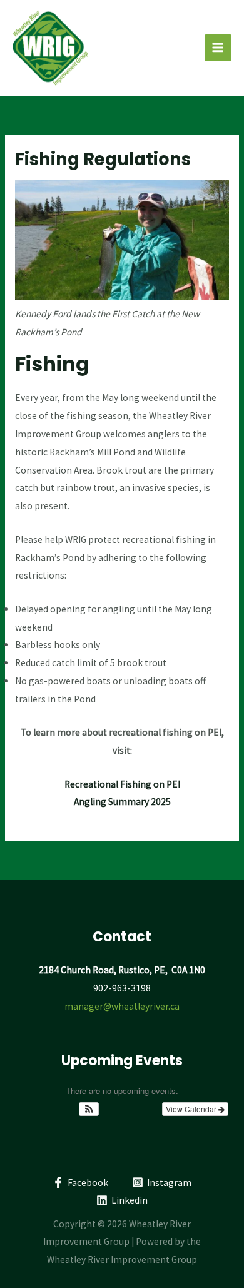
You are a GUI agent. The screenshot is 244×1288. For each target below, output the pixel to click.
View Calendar (192, 1108)
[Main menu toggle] (218, 47)
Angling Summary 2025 (122, 802)
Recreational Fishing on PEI (122, 784)
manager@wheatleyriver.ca (122, 1006)
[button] (89, 1109)
